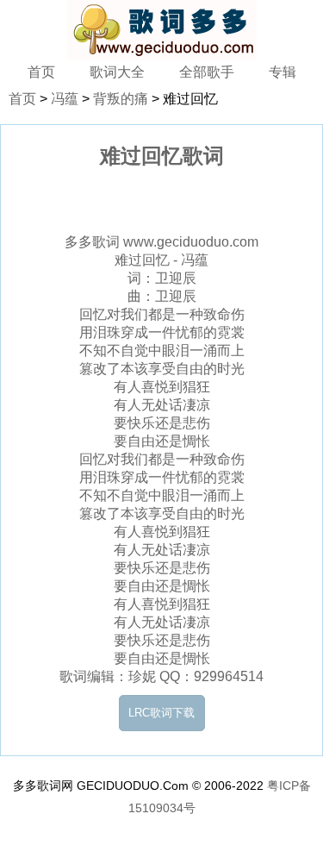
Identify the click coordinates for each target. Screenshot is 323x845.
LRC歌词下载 (161, 712)
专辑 (282, 72)
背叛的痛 (120, 98)
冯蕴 (64, 98)
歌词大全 (117, 72)
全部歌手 (206, 72)
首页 (41, 72)
